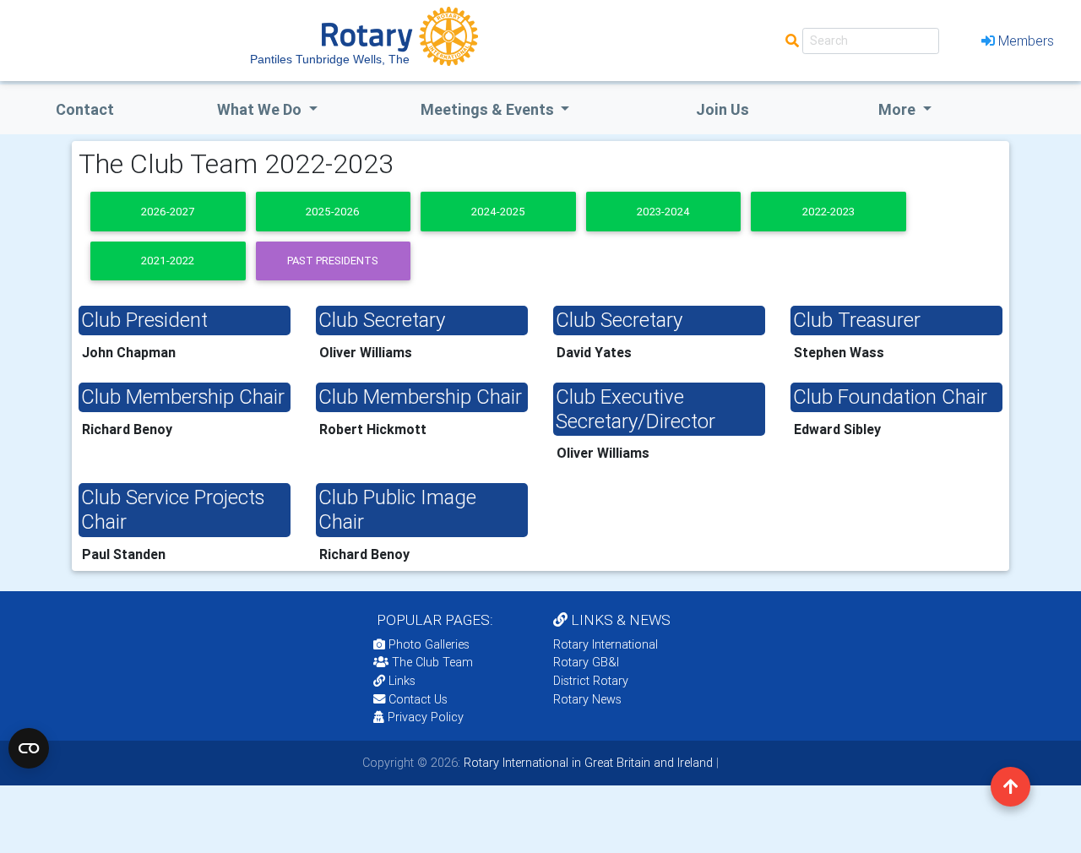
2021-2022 (167, 260)
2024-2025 (498, 211)
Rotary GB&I (586, 662)
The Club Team (432, 662)
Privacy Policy (426, 717)
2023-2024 (663, 211)
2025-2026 (333, 211)
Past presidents (332, 260)
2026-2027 (167, 211)
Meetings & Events (489, 109)
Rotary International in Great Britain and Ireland (586, 762)
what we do (261, 109)
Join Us (722, 109)
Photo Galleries (427, 644)
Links (402, 680)
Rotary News (587, 699)
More (898, 109)
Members (1026, 40)
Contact (85, 109)
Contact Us (416, 699)
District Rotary (590, 680)
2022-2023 (828, 211)
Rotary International (605, 644)
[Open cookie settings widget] (28, 748)
